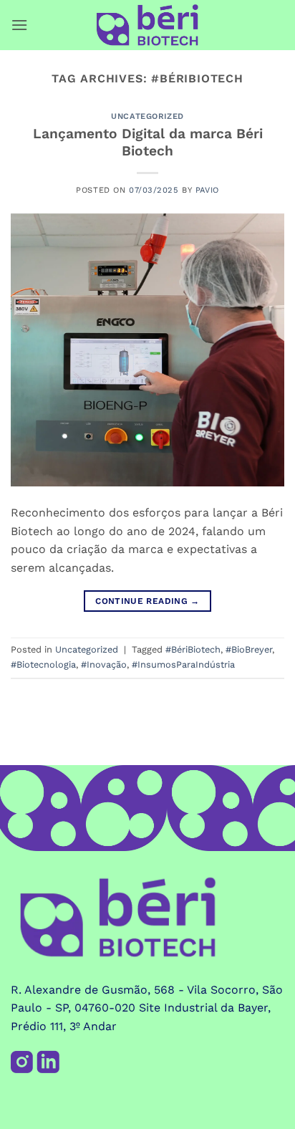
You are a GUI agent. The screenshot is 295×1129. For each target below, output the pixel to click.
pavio (207, 190)
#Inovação (104, 664)
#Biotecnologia (43, 664)
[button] (19, 24)
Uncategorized (147, 116)
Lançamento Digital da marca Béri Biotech (148, 142)
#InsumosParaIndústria (183, 664)
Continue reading (147, 601)
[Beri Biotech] (147, 25)
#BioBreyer (249, 649)
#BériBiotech (193, 649)
